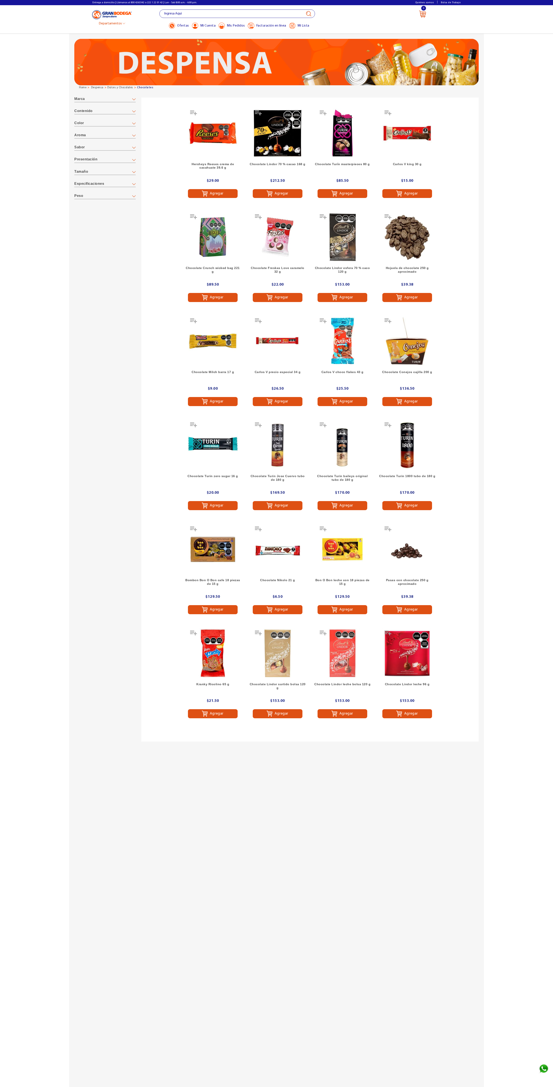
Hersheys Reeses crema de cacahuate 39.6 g (213, 165)
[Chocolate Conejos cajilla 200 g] (407, 341)
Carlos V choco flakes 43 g (342, 372)
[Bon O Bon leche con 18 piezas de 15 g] (342, 549)
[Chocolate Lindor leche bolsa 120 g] (342, 653)
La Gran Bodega (111, 14)
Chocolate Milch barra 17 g (213, 372)
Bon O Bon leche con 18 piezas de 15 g (342, 581)
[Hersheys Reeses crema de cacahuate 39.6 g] (213, 133)
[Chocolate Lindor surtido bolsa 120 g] (277, 653)
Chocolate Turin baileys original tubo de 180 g (342, 477)
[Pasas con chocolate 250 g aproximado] (407, 549)
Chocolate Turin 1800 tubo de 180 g (407, 476)
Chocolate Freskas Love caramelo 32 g (277, 269)
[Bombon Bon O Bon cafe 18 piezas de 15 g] (213, 549)
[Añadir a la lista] (194, 114)
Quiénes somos (424, 2)
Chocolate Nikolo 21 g (277, 580)
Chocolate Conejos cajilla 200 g (407, 372)
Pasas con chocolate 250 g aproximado (407, 581)
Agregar (216, 193)
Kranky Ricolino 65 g (212, 684)
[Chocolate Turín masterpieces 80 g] (342, 133)
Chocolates (145, 87)
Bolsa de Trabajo (451, 2)
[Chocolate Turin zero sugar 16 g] (213, 445)
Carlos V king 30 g (407, 164)
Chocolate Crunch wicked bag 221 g (213, 269)
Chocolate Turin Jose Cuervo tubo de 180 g (278, 477)
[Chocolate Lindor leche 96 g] (407, 653)
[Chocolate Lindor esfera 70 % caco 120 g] (342, 237)
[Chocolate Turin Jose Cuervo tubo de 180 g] (277, 445)
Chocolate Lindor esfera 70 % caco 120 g (342, 269)
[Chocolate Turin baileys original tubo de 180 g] (342, 445)
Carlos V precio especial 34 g (278, 372)
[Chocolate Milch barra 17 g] (213, 341)
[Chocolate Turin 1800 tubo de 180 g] (407, 445)
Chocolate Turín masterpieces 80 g (342, 164)
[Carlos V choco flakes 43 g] (342, 341)
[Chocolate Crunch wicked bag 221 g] (213, 237)
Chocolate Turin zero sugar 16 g (213, 476)
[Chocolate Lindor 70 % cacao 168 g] (277, 133)
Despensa (97, 87)
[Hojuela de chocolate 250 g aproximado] (407, 237)
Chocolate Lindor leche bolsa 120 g (342, 684)
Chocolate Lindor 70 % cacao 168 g (277, 164)
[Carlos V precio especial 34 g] (277, 341)
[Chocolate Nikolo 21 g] (277, 549)
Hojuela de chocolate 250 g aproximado (407, 269)
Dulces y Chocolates (120, 87)
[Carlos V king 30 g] (407, 133)
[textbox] (237, 13)
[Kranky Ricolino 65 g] (213, 653)
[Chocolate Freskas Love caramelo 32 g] (277, 237)
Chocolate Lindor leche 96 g (407, 684)
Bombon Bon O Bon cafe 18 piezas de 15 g (212, 581)
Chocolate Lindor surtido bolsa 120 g (278, 686)
